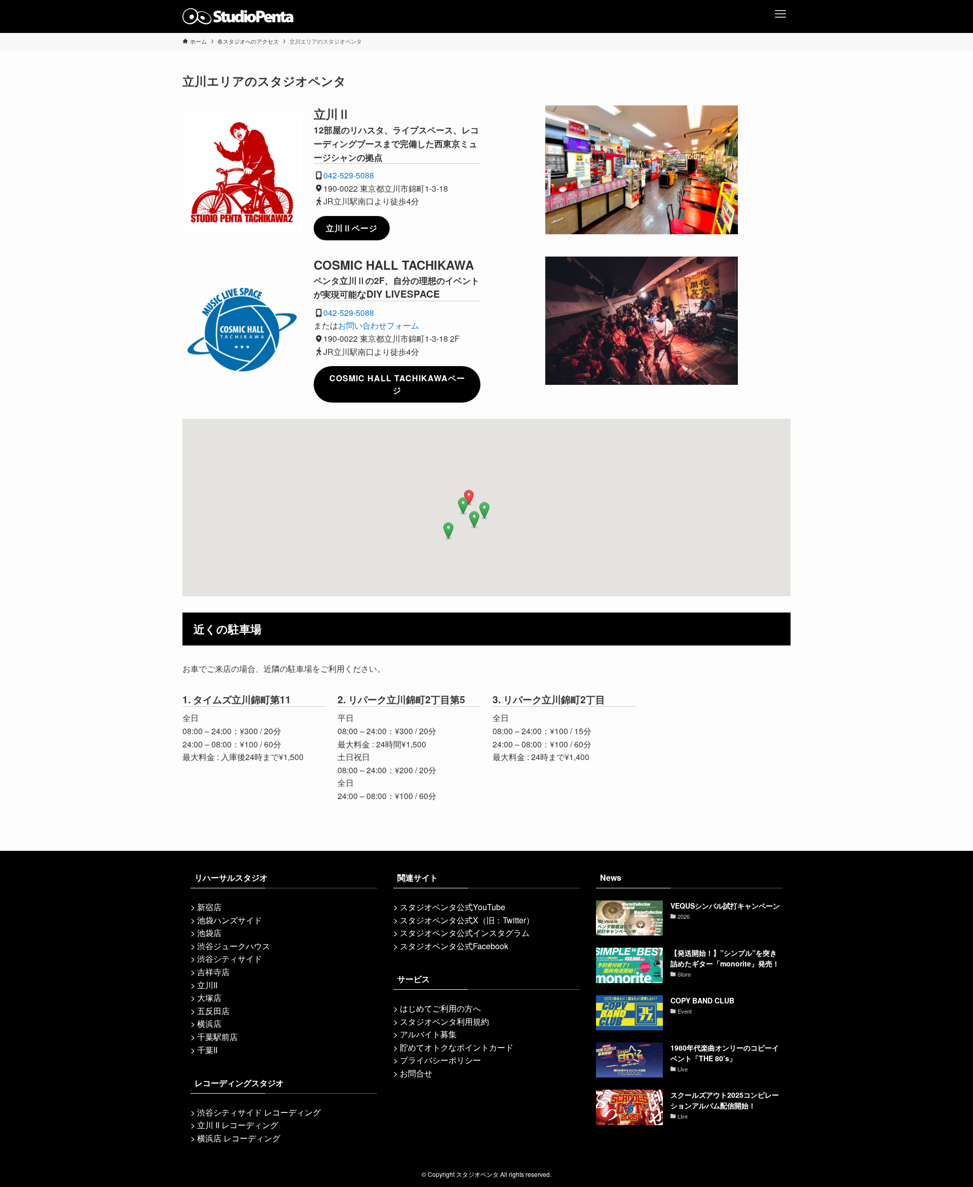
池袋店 (209, 933)
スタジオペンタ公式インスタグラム (465, 933)
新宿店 (209, 907)
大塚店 (209, 997)
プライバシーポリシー (440, 1060)
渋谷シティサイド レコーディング (259, 1112)
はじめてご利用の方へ (440, 1008)
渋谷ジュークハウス (233, 946)
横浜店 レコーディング (238, 1138)
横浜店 (209, 1023)
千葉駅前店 (217, 1036)
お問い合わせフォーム (378, 325)
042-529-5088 (348, 175)
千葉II (207, 1050)
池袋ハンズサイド (229, 920)
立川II (207, 985)
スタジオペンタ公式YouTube (452, 907)
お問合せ (416, 1073)
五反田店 (213, 1011)
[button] (469, 498)
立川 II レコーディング (237, 1125)
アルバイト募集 (428, 1034)
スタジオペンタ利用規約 (444, 1021)
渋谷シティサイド (229, 958)
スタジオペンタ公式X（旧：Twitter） (467, 920)
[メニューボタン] (780, 10)
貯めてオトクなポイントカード (456, 1047)
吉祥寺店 (213, 972)
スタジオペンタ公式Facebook (454, 946)
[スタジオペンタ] (237, 16)
